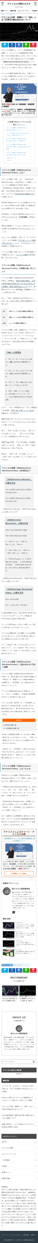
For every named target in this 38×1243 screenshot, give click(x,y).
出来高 (12, 956)
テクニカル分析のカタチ (19, 4)
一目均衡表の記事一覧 (12, 728)
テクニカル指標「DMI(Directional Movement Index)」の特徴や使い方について (18, 134)
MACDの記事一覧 (10, 725)
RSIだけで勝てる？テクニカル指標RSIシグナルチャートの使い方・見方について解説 (24, 935)
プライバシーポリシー (16, 1235)
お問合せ (33, 1235)
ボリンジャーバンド (23, 10)
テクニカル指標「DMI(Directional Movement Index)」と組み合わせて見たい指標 (18, 147)
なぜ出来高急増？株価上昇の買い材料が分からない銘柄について (25, 952)
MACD (4, 1142)
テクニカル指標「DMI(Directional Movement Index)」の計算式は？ (16, 140)
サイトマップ (5, 1235)
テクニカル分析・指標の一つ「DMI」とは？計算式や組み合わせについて (24, 944)
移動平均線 (13, 10)
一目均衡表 (34, 10)
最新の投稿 (9, 160)
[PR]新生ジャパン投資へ (19, 873)
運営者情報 (26, 1235)
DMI (16, 965)
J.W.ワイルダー (25, 965)
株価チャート (4, 10)
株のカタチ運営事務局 (19, 1033)
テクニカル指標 (10, 929)
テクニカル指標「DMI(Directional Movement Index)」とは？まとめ (16, 154)
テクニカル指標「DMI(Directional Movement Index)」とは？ (16, 129)
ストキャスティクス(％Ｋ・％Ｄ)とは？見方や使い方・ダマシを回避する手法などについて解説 (25, 926)
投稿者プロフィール (11, 157)
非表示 (22, 124)
